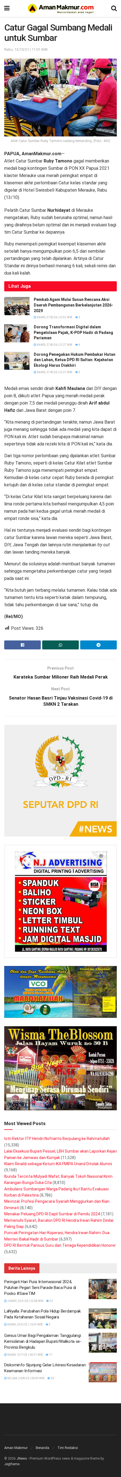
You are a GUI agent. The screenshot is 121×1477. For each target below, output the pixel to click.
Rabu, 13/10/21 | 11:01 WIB (26, 49)
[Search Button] (114, 8)
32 (51, 1300)
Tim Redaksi (67, 1448)
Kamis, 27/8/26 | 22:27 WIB (54, 344)
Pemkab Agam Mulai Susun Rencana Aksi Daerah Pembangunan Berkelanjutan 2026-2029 (73, 305)
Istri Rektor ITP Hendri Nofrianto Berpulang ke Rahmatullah (57, 1138)
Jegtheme (11, 1464)
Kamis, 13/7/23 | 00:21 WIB (25, 1354)
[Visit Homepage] (60, 8)
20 (52, 1378)
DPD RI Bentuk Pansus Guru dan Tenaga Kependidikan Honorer (60, 1245)
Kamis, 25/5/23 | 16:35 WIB (25, 1324)
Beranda (42, 1448)
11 (50, 1354)
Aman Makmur (16, 1448)
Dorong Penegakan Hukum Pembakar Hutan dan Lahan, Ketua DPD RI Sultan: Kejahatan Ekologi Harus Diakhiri (74, 360)
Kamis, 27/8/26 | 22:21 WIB (54, 372)
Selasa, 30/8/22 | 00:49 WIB (25, 1378)
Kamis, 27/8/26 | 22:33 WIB (54, 317)
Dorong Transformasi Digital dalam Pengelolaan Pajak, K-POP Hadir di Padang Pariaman (73, 332)
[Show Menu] (7, 8)
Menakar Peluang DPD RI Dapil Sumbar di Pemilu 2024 (52, 1214)
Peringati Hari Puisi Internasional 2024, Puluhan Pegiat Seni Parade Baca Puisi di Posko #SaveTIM (40, 1287)
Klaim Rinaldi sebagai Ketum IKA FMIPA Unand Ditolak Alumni (58, 1164)
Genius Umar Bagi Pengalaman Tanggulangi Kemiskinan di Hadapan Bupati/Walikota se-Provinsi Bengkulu (43, 1341)
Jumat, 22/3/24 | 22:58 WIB (25, 1300)
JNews (22, 1458)
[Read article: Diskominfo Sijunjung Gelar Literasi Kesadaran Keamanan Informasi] (103, 1372)
